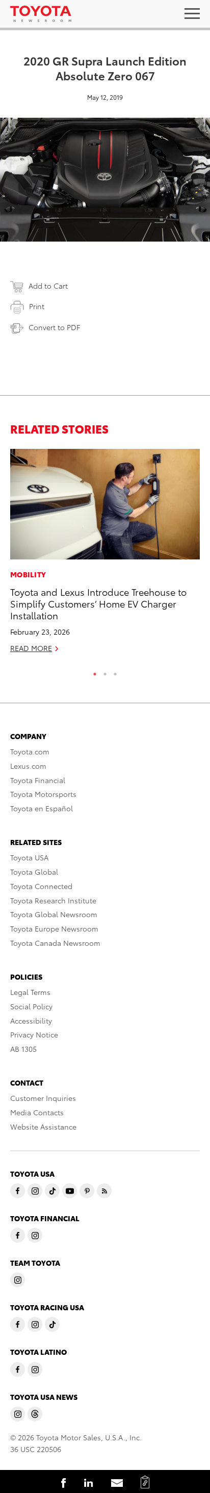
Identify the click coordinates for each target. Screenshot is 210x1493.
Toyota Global (34, 872)
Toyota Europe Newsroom (54, 928)
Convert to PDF (54, 327)
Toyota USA (29, 857)
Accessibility (31, 1020)
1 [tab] (94, 671)
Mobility (28, 574)
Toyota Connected (41, 886)
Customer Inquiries (43, 1098)
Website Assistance (43, 1126)
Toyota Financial (37, 780)
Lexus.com (28, 766)
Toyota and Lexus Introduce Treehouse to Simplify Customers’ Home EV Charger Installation (98, 603)
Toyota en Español (41, 808)
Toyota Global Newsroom (53, 914)
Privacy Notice (34, 1034)
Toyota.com (29, 751)
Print (36, 306)
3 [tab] (115, 671)
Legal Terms (30, 992)
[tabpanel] (105, 555)
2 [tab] (105, 671)
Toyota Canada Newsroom (55, 943)
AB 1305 (23, 1049)
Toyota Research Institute (53, 900)
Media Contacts (37, 1112)
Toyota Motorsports (43, 794)
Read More (31, 648)
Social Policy (31, 1006)
